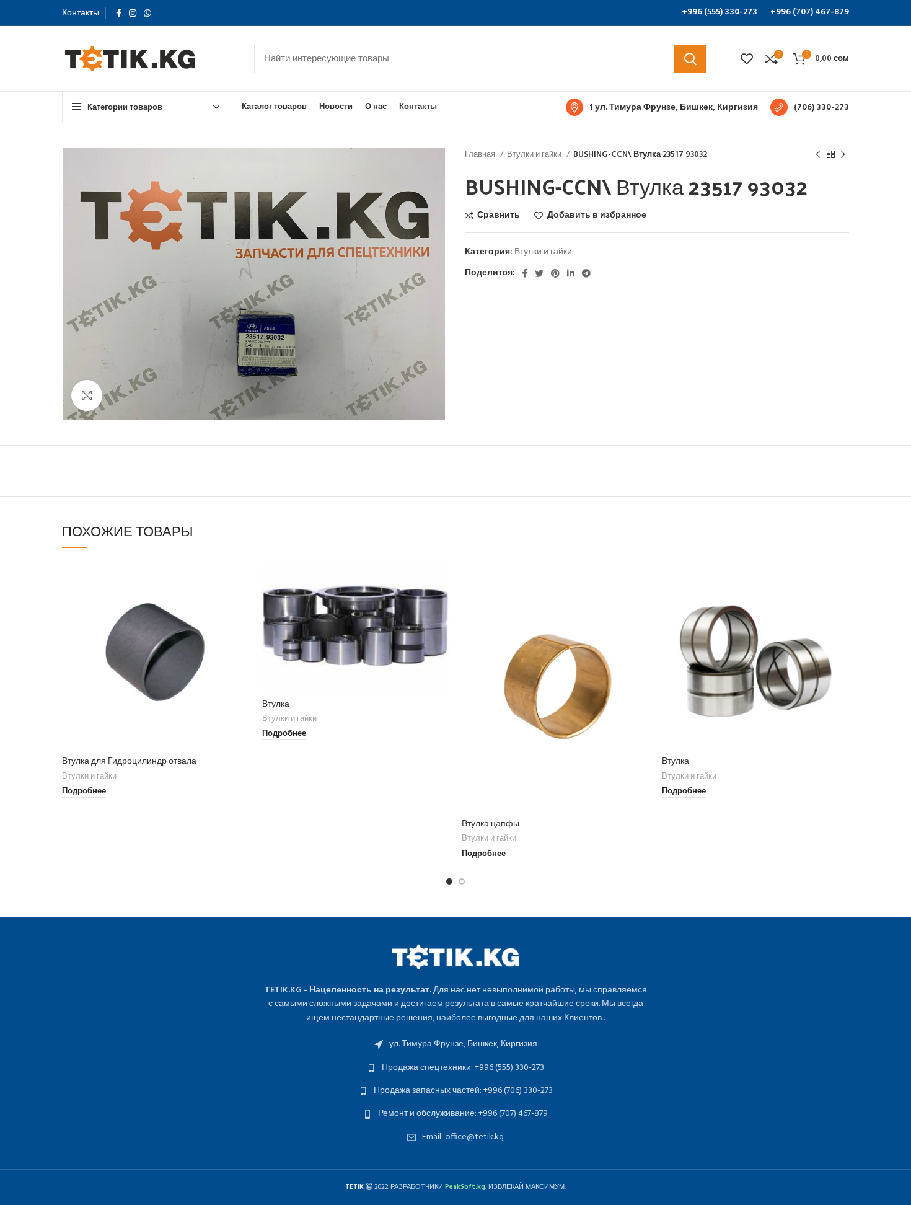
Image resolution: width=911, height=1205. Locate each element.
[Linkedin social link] (570, 273)
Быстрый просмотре (240, 609)
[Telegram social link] (586, 273)
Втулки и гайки (535, 154)
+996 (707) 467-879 (809, 12)
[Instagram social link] (132, 13)
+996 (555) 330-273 (719, 12)
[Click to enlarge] (86, 395)
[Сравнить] (240, 581)
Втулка (275, 703)
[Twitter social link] (539, 273)
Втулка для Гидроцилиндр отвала (129, 760)
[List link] (455, 1044)
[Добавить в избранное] (240, 637)
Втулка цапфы (490, 823)
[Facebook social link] (118, 13)
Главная (481, 154)
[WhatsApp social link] (147, 13)
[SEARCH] (690, 59)
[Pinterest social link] (555, 273)
